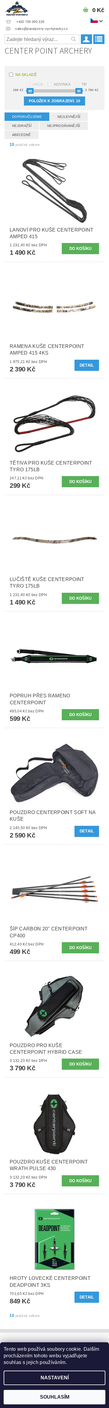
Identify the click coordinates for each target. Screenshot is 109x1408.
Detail (87, 365)
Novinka (62, 84)
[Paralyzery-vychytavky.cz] (17, 8)
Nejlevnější (69, 116)
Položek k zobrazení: (54, 101)
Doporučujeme (27, 116)
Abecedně (21, 135)
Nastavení (55, 1377)
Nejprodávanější (63, 126)
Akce (38, 84)
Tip (84, 84)
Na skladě (26, 75)
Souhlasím (54, 1397)
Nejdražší (21, 126)
